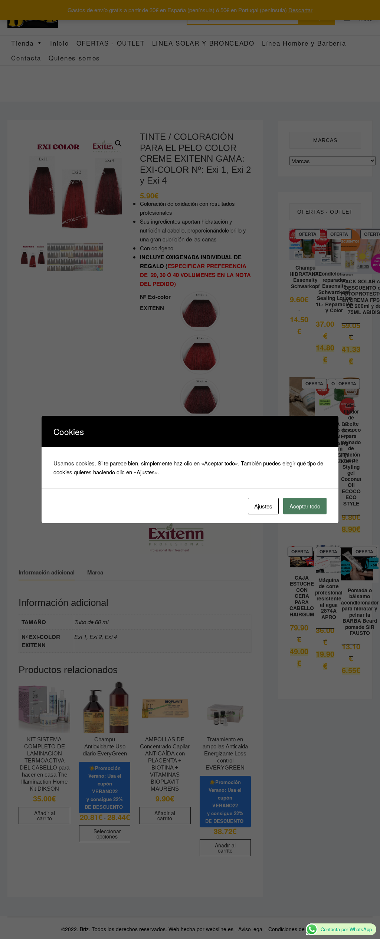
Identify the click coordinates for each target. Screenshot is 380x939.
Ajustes (263, 506)
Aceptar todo (304, 506)
